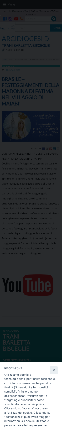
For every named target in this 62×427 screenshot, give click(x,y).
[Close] (54, 370)
